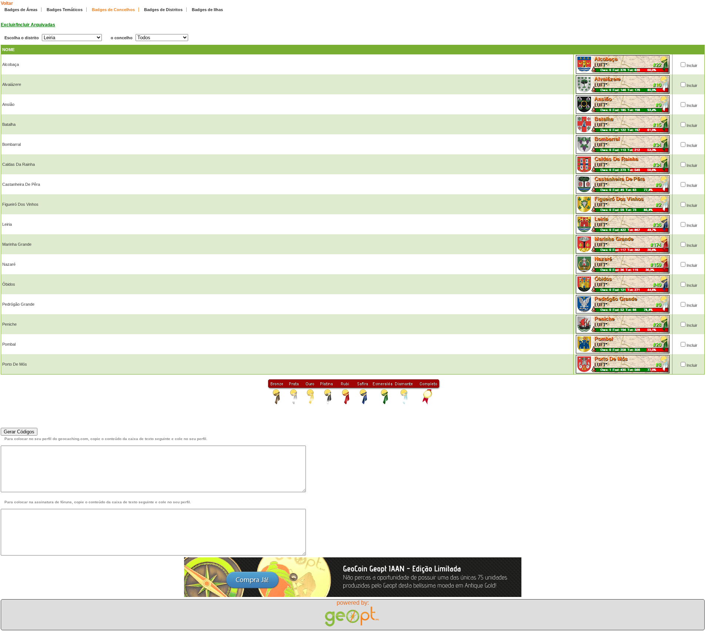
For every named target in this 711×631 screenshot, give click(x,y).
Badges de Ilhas (207, 9)
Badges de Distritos (163, 9)
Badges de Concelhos (113, 9)
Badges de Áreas (20, 9)
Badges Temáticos (65, 9)
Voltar (7, 3)
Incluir (692, 65)
